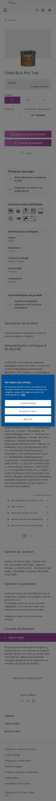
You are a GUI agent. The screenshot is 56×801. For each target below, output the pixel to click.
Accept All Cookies (28, 411)
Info (23, 395)
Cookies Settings (28, 403)
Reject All (28, 419)
